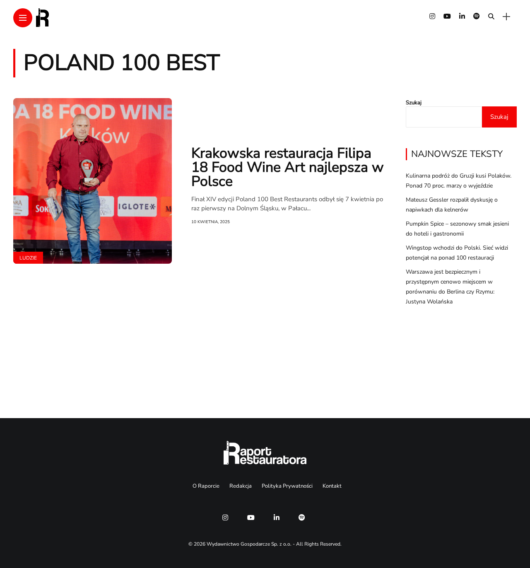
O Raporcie (206, 486)
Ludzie (28, 258)
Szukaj (414, 102)
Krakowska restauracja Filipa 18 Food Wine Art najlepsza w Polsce (287, 167)
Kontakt (332, 486)
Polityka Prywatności (287, 486)
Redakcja (240, 486)
